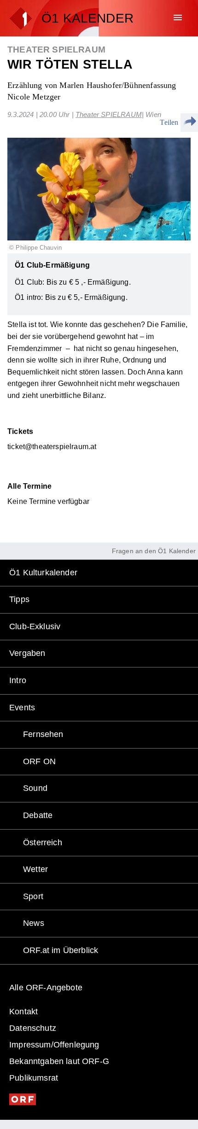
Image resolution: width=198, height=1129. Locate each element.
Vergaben (27, 653)
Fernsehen (43, 734)
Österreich (42, 842)
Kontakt (23, 1011)
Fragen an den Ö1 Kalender (154, 551)
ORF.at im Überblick (60, 950)
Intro (17, 680)
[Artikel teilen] (189, 122)
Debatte (37, 815)
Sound (35, 788)
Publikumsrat (33, 1077)
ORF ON (39, 761)
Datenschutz (32, 1028)
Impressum (54, 1044)
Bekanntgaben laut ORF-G (59, 1061)
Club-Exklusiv (34, 626)
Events (22, 707)
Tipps (19, 599)
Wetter (35, 869)
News (33, 923)
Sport (33, 896)
